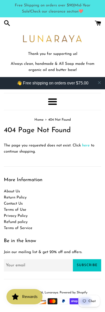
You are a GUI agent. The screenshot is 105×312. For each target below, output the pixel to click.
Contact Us (13, 204)
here (86, 145)
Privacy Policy (16, 216)
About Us (12, 191)
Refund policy (16, 222)
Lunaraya (51, 292)
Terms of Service (18, 228)
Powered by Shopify (73, 292)
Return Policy (15, 197)
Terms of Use (15, 210)
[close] (99, 82)
